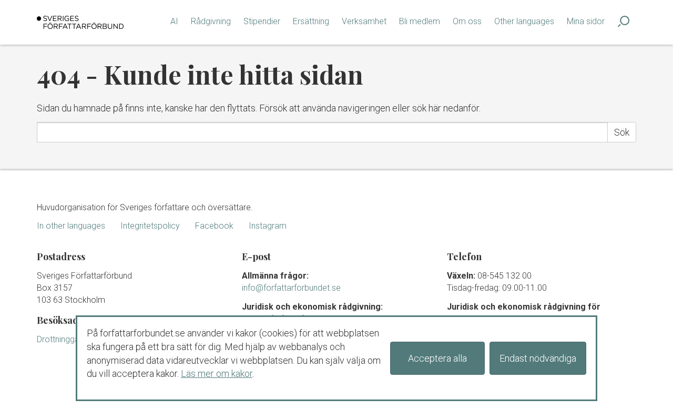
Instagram (268, 226)
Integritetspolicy (150, 226)
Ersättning (311, 21)
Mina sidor (586, 21)
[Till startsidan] (80, 22)
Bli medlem (419, 21)
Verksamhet (364, 21)
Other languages (524, 21)
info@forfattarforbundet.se (291, 288)
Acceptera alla (437, 358)
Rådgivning (211, 21)
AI (174, 21)
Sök (621, 132)
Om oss (467, 21)
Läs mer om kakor (216, 373)
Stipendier (261, 21)
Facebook (214, 226)
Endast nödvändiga (537, 358)
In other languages (71, 226)
